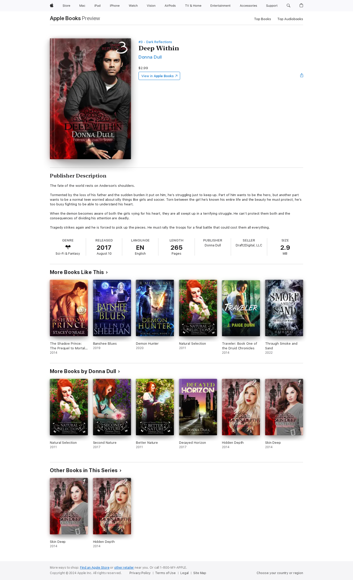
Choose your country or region (280, 573)
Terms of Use (165, 573)
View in (157, 76)
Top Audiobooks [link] (290, 19)
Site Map (199, 573)
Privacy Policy (139, 573)
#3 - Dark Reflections (155, 42)
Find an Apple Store (95, 567)
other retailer (124, 567)
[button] (289, 5)
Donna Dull (150, 57)
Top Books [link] (262, 19)
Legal (184, 573)
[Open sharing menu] (301, 75)
